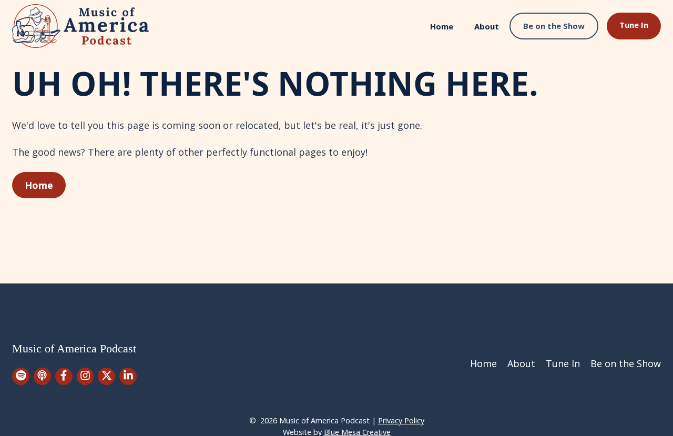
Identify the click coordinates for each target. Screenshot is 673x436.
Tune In (633, 24)
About (486, 26)
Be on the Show (554, 26)
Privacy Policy (401, 420)
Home (441, 26)
